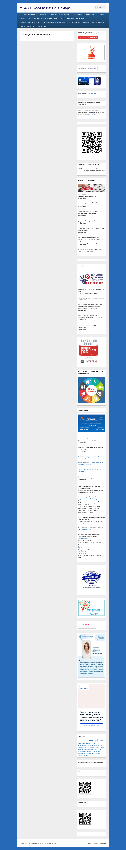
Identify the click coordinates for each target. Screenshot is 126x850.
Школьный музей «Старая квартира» (54, 22)
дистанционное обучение (84, 751)
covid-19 (80, 741)
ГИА (92, 743)
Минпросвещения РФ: (84, 538)
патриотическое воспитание (91, 753)
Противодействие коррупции (74, 18)
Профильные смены (97, 745)
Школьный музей (86, 749)
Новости (101, 14)
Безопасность (78, 14)
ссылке (94, 93)
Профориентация (82, 747)
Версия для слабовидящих (89, 37)
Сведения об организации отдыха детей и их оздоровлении (86, 22)
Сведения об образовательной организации (34, 14)
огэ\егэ (98, 751)
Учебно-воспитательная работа (60, 14)
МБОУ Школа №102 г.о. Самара (45, 7)
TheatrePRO (85, 741)
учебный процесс (83, 755)
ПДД (88, 745)
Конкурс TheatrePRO (27, 26)
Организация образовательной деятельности (48, 18)
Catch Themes (102, 843)
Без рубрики (96, 740)
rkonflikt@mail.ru (86, 529)
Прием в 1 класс (26, 18)
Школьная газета (90, 14)
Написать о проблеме (91, 726)
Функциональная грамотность (30, 22)
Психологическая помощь (92, 747)
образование (93, 751)
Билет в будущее (83, 743)
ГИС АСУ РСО (41, 26)
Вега (90, 743)
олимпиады (80, 753)
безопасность (96, 749)
